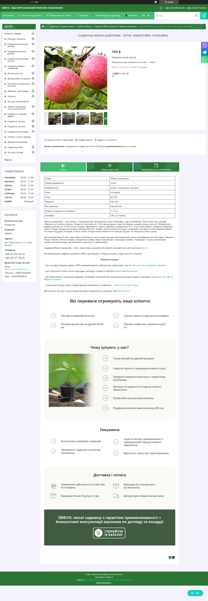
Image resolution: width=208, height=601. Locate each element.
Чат (197, 593)
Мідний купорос (52, 279)
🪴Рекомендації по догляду (106, 15)
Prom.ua (118, 574)
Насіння (12, 96)
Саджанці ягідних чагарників (16, 67)
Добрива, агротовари (18, 91)
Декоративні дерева (17, 142)
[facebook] (170, 558)
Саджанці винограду (18, 131)
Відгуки (8, 159)
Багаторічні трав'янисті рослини (19, 85)
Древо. (145, 248)
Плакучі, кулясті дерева (19, 137)
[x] (173, 558)
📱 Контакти (131, 15)
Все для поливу (15, 152)
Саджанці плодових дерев (62, 26)
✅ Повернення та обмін (58, 15)
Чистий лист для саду (126, 285)
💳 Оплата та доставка (30, 15)
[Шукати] (196, 15)
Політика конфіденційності (120, 580)
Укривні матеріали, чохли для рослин (17, 107)
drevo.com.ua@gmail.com (17, 269)
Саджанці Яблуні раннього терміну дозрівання (115, 26)
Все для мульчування (18, 101)
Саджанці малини (16, 126)
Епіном (118, 271)
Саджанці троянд (16, 121)
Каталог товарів (13, 33)
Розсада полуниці (16, 39)
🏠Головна (8, 15)
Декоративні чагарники (19, 78)
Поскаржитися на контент (96, 580)
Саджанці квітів (15, 147)
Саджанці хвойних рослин (17, 52)
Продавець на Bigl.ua (104, 577)
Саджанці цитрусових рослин (18, 60)
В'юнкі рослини (15, 73)
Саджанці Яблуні (84, 26)
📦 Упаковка (82, 15)
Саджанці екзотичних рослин (18, 45)
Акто (164, 277)
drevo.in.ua (124, 291)
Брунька (156, 277)
